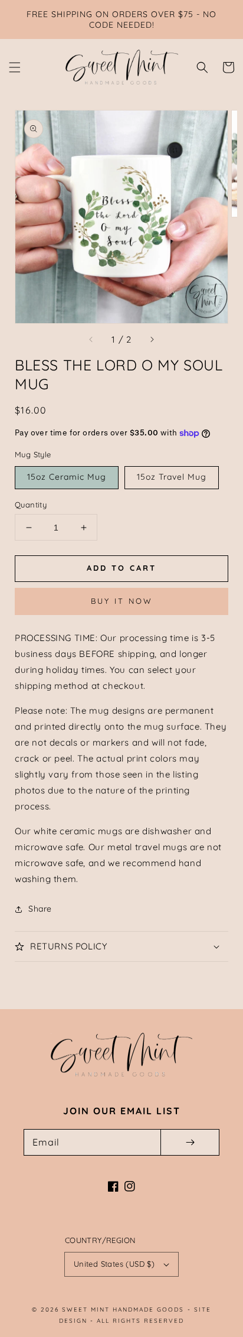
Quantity (31, 504)
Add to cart (121, 567)
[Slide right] (152, 340)
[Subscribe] (189, 1142)
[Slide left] (91, 340)
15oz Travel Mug (171, 476)
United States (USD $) (114, 1263)
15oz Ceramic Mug (66, 476)
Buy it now (122, 601)
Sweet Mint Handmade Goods (123, 1309)
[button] (15, 67)
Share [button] (40, 908)
